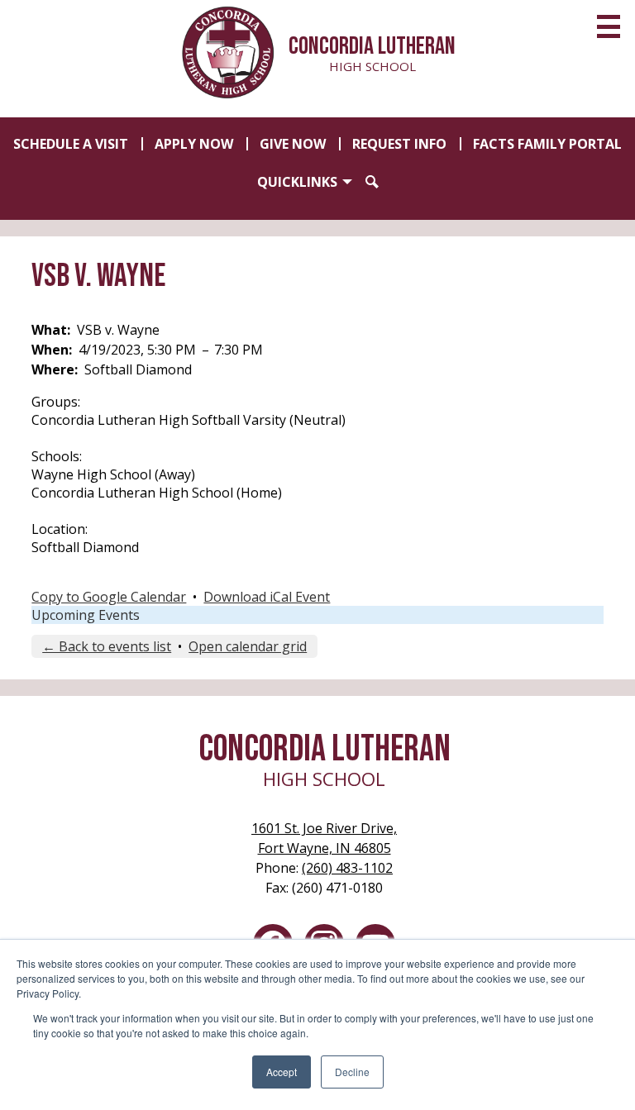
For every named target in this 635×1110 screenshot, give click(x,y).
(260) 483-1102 (347, 868)
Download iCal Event (266, 597)
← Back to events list (106, 646)
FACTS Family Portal (547, 144)
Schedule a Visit (70, 144)
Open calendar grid (248, 646)
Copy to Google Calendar (108, 597)
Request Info (399, 144)
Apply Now (194, 144)
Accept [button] (281, 1072)
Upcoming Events (85, 615)
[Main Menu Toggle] (608, 26)
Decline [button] (352, 1072)
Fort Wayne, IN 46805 (324, 838)
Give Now (293, 144)
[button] (305, 181)
